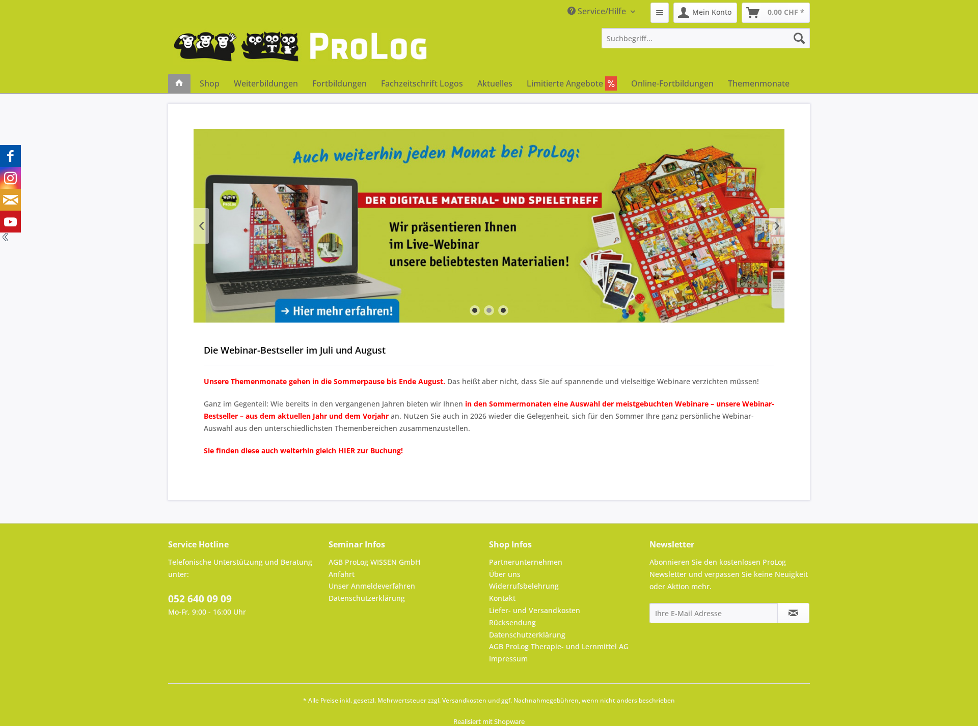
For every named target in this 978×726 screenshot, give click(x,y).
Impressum (508, 658)
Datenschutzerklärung (367, 598)
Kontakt (502, 598)
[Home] (179, 83)
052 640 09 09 (200, 598)
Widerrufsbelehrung (524, 586)
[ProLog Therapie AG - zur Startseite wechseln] (300, 51)
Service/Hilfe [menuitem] (602, 11)
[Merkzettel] (659, 13)
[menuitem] (659, 13)
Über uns (505, 574)
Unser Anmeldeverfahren (372, 586)
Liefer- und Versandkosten (534, 610)
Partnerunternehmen (525, 562)
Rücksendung (512, 622)
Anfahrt (342, 574)
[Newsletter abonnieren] (793, 613)
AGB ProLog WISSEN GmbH (374, 562)
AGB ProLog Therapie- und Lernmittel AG (559, 646)
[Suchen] (799, 38)
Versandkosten (464, 700)
